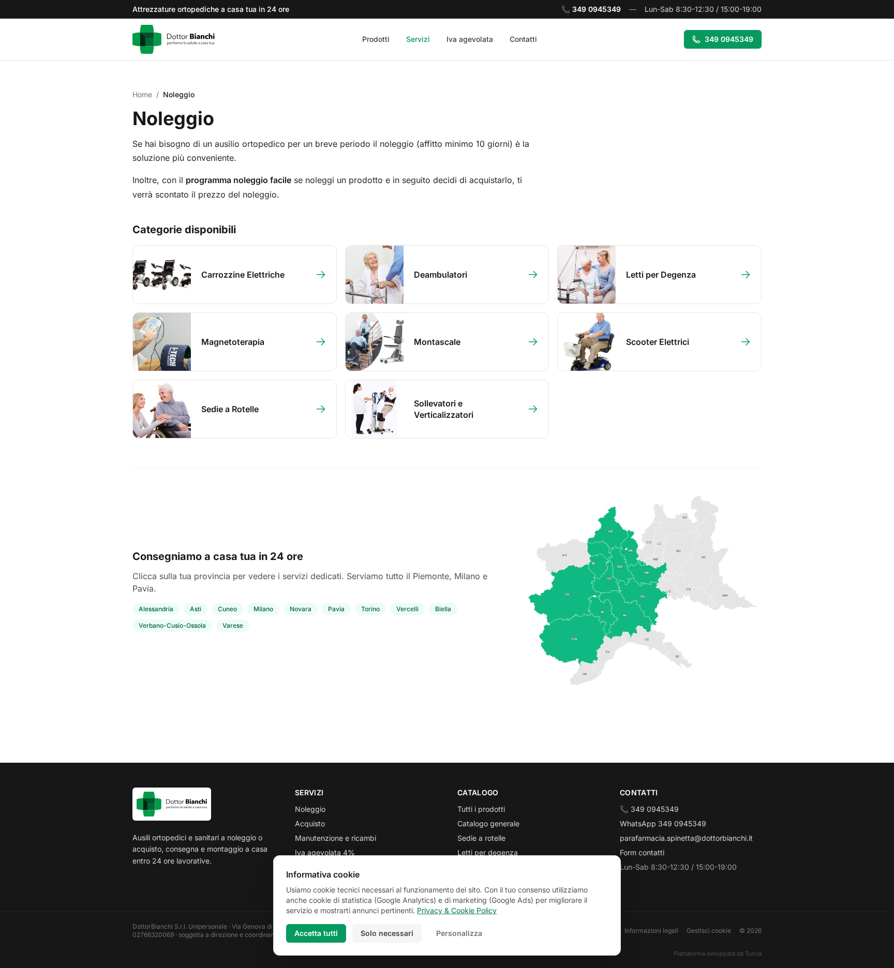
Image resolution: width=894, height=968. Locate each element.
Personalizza (459, 933)
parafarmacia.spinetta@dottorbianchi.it (686, 838)
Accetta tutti (316, 933)
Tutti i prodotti (481, 809)
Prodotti (376, 39)
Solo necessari (387, 933)
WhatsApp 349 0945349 (663, 823)
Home (142, 94)
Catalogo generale (488, 823)
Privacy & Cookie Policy (457, 910)
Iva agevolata (469, 39)
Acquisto (310, 823)
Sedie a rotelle (481, 838)
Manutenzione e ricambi (335, 838)
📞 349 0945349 (649, 809)
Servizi (418, 39)
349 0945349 (729, 39)
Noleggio (310, 809)
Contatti (523, 39)
